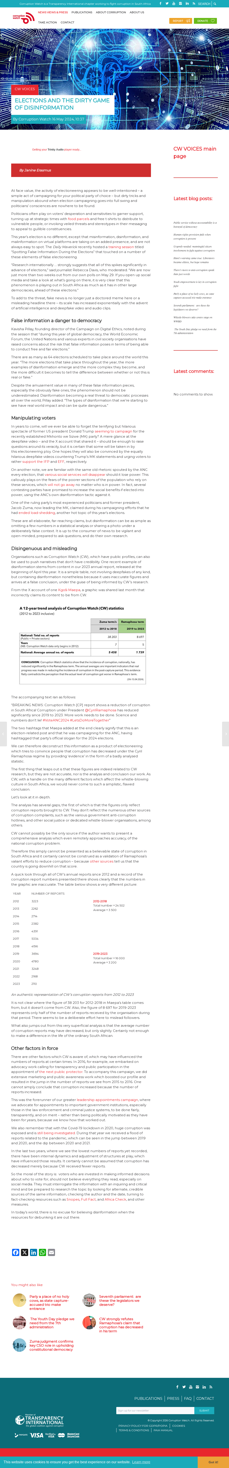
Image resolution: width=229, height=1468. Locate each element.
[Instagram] (180, 3)
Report (178, 20)
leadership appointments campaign (107, 1100)
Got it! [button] (213, 1462)
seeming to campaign (113, 431)
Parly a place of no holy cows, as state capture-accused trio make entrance (194, 295)
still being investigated (56, 1133)
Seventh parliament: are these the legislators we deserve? (192, 307)
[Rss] (194, 3)
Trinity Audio (56, 149)
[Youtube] (173, 3)
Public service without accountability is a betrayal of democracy (195, 224)
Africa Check (115, 1199)
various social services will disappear (75, 474)
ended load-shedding (37, 513)
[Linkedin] (187, 3)
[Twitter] (167, 3)
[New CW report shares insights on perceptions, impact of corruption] (3, 734)
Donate (202, 20)
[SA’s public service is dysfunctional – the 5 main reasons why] (225, 734)
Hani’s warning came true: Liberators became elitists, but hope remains (194, 260)
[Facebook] (160, 3)
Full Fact (88, 1199)
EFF (61, 461)
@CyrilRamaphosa (100, 710)
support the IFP (35, 461)
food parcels (78, 219)
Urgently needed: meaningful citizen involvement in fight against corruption (194, 248)
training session (121, 247)
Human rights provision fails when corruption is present (192, 236)
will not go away (61, 485)
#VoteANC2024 (56, 720)
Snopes (73, 1199)
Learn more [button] (141, 1462)
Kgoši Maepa (69, 590)
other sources (101, 861)
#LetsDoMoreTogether (89, 720)
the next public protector (61, 1072)
